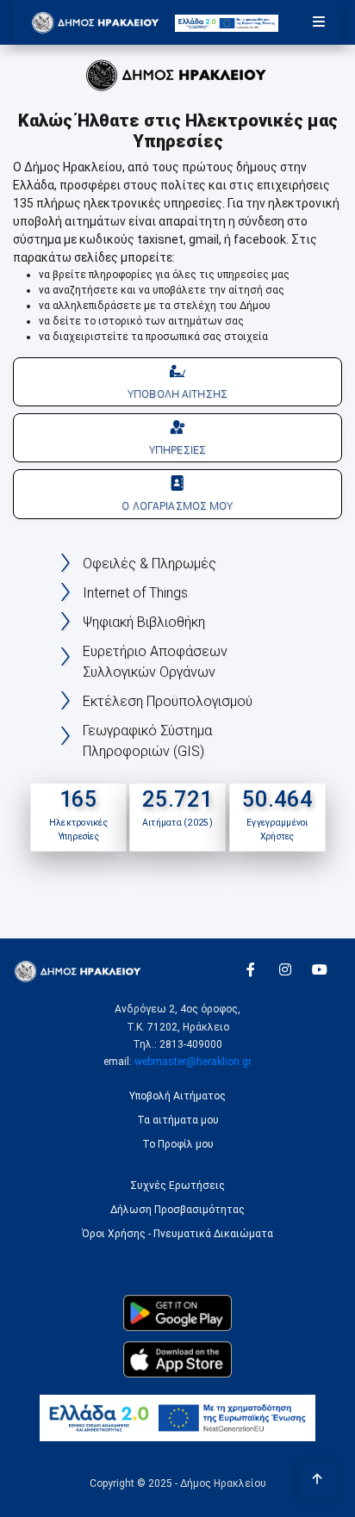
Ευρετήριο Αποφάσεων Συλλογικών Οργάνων (155, 661)
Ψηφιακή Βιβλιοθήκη (144, 622)
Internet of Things (135, 593)
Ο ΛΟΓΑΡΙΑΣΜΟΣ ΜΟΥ (177, 506)
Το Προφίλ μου (178, 1144)
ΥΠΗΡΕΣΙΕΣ (177, 450)
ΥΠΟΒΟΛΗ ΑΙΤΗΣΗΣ (177, 394)
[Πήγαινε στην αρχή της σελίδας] (317, 1479)
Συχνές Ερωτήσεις (177, 1186)
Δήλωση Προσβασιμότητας (177, 1210)
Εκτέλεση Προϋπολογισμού (167, 701)
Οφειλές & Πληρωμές (149, 563)
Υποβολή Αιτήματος (177, 1096)
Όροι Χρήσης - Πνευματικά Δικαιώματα (177, 1234)
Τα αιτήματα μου (178, 1120)
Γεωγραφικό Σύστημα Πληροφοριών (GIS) (147, 740)
